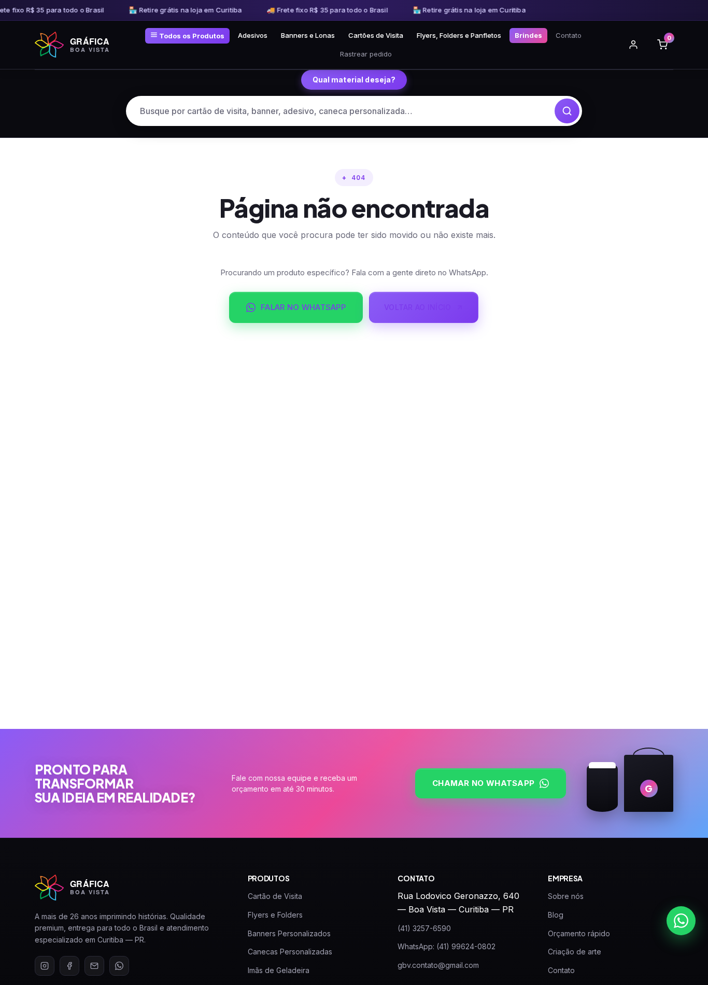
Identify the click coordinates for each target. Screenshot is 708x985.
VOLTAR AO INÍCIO (417, 307)
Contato (569, 35)
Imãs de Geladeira (278, 970)
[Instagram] (44, 966)
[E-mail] (94, 966)
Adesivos (252, 35)
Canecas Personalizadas (290, 951)
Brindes (528, 35)
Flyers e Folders (275, 914)
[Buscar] (567, 110)
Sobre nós (566, 896)
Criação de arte (574, 951)
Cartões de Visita (375, 35)
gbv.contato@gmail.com (438, 965)
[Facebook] (69, 966)
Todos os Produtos (191, 36)
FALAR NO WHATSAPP (303, 307)
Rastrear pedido (366, 54)
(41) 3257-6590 (424, 928)
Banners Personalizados (289, 933)
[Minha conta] (633, 44)
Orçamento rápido (579, 933)
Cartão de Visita (275, 896)
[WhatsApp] (119, 966)
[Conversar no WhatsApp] (681, 920)
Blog (555, 914)
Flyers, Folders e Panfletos (459, 35)
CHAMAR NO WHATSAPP (483, 783)
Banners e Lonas (308, 35)
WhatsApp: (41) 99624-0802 (446, 946)
